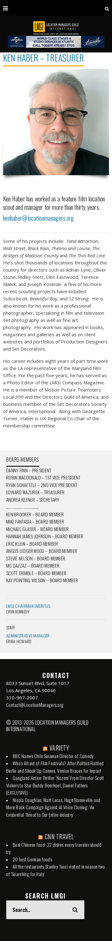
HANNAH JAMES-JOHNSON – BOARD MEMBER (45, 536)
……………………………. (22, 506)
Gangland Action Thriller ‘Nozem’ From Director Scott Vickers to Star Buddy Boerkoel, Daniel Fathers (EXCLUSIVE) (55, 785)
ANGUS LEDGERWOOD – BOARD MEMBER (41, 550)
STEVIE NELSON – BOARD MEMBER (35, 558)
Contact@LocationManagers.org (34, 704)
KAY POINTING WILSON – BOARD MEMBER (42, 580)
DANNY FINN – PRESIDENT (28, 470)
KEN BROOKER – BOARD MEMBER (35, 514)
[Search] (107, 8)
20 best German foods (32, 859)
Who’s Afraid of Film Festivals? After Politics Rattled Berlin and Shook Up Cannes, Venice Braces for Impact (55, 767)
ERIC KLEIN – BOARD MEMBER (32, 543)
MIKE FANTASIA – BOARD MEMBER (35, 521)
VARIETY (59, 747)
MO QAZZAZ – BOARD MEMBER (32, 565)
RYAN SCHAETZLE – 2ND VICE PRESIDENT (42, 484)
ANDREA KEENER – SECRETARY (32, 499)
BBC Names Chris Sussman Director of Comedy (53, 755)
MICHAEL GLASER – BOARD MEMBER (37, 528)
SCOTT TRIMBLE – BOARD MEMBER (36, 572)
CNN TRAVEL (59, 836)
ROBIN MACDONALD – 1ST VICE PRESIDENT (43, 477)
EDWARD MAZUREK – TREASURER (35, 492)
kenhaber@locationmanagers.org (38, 218)
